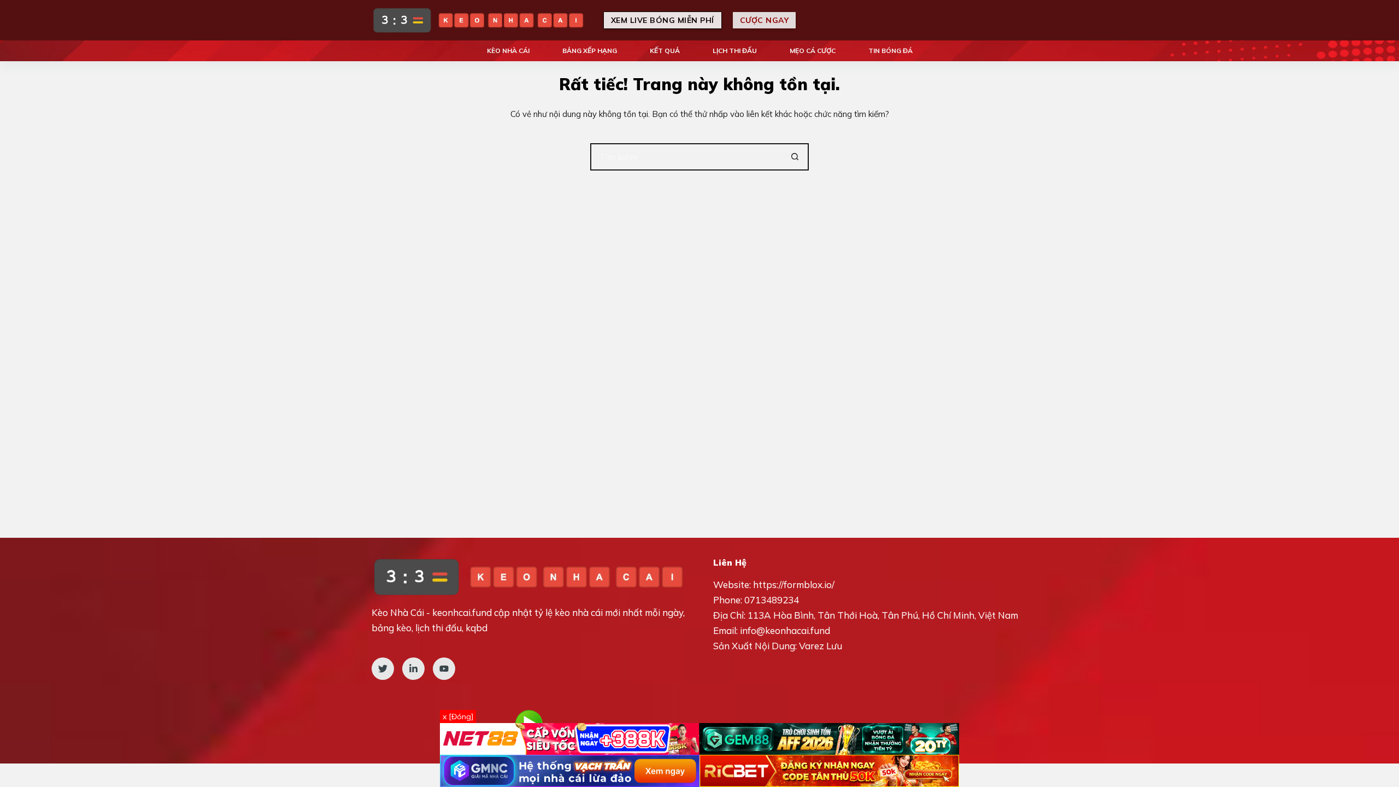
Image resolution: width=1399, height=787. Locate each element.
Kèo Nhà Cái (508, 50)
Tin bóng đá (890, 50)
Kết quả (665, 50)
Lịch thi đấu (735, 50)
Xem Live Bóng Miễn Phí (662, 20)
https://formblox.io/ (793, 584)
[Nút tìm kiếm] (795, 157)
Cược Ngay (764, 20)
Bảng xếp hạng (589, 50)
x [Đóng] (458, 716)
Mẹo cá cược (813, 50)
